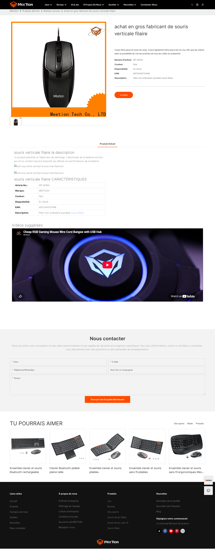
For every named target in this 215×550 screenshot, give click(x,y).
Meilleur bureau (51, 11)
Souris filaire (114, 528)
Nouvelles (15, 522)
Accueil (13, 501)
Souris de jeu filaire (117, 517)
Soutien (14, 517)
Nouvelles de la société (168, 500)
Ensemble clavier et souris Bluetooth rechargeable (26, 470)
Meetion (14, 11)
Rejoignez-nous (67, 527)
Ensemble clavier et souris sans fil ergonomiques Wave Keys (186, 470)
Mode (190, 423)
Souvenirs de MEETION (70, 522)
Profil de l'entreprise (69, 500)
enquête (124, 95)
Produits (200, 423)
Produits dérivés (31, 11)
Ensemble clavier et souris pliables (105, 470)
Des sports (179, 423)
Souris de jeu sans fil (118, 522)
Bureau (111, 506)
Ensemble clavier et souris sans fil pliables (145, 470)
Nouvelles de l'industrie (168, 506)
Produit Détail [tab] (107, 143)
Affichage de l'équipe (69, 506)
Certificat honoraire (68, 516)
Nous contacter (17, 528)
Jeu (109, 501)
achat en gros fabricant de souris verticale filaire (89, 11)
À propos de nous (19, 511)
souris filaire (77, 212)
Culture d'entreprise (69, 511)
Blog (158, 511)
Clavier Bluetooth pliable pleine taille (65, 470)
